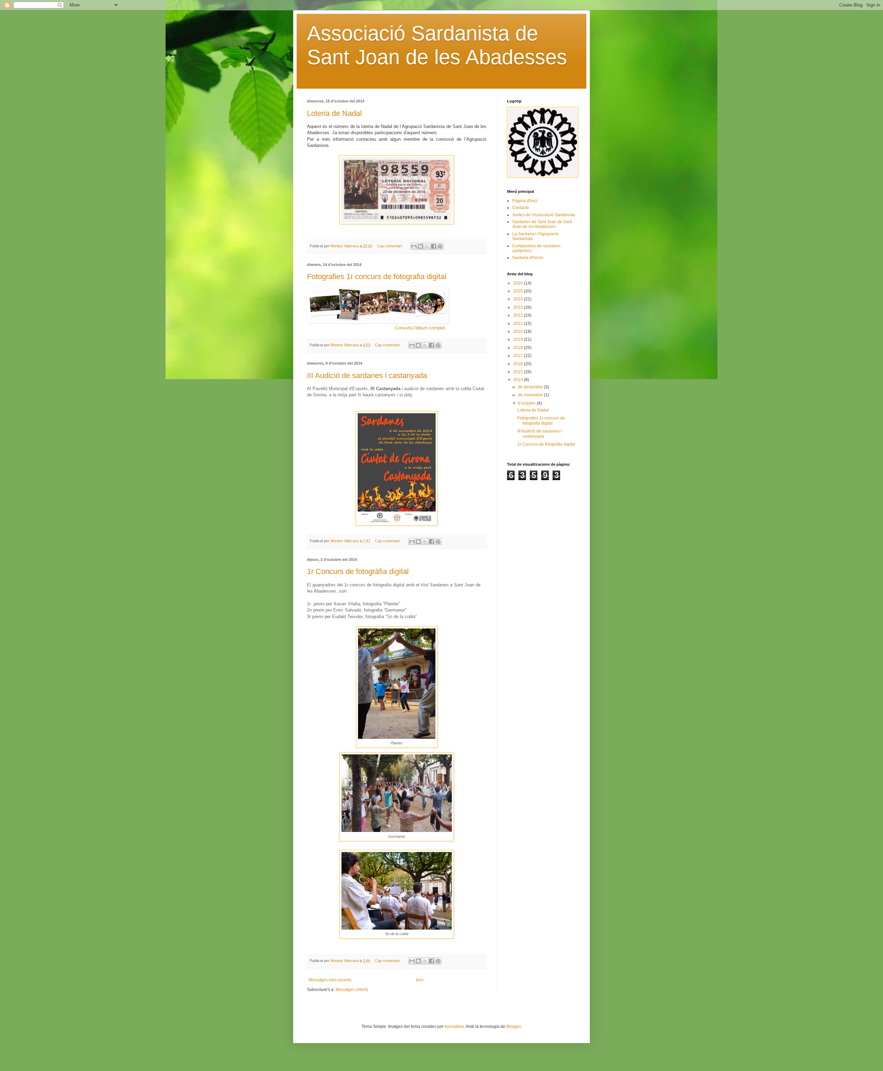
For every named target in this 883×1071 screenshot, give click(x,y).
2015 (518, 371)
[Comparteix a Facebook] (433, 246)
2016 (518, 363)
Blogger (513, 1026)
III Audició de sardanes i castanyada (367, 375)
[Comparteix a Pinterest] (440, 246)
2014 (518, 379)
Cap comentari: (390, 246)
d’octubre (527, 403)
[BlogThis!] (420, 246)
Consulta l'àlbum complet (420, 327)
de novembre (531, 395)
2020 (518, 331)
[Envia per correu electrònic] (413, 246)
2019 (518, 339)
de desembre (531, 387)
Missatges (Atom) (352, 989)
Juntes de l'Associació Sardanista (543, 214)
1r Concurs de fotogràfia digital (358, 571)
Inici (420, 980)
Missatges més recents (330, 980)
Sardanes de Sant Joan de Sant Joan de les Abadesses (542, 224)
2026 (518, 283)
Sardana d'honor (528, 257)
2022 (518, 315)
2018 (518, 347)
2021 (518, 323)
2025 (518, 291)
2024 (518, 299)
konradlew (454, 1026)
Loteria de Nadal (334, 113)
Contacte (520, 207)
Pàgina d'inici (524, 200)
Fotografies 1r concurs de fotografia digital (376, 276)
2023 (518, 307)
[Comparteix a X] (427, 246)
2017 (518, 355)
